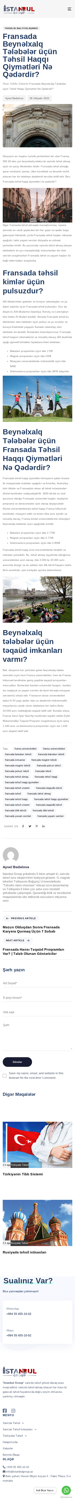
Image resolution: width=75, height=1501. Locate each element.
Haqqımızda (10, 1442)
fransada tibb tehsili (15, 810)
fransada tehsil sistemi (17, 788)
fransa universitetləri (54, 748)
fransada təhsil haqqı (16, 799)
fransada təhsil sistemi (17, 805)
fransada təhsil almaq (39, 793)
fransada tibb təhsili (43, 810)
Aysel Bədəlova (14, 98)
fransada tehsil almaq (16, 776)
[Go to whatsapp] (66, 1490)
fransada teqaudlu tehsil (49, 788)
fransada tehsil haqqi (46, 776)
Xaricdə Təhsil (11, 1423)
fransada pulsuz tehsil (49, 765)
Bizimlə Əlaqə (11, 1454)
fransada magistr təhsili (17, 765)
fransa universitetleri (25, 748)
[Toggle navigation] (60, 9)
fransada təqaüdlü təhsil (49, 805)
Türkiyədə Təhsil (19, 1165)
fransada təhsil (13, 793)
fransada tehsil (43, 771)
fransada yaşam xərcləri (50, 816)
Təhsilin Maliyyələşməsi (21, 28)
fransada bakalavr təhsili (51, 754)
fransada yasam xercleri (18, 816)
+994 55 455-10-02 (18, 1313)
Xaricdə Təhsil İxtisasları (18, 1429)
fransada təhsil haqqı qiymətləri (51, 799)
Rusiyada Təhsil (19, 1243)
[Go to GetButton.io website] (66, 1497)
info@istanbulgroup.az (19, 1471)
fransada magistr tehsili (44, 760)
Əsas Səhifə (10, 83)
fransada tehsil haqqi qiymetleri (22, 782)
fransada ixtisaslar (15, 760)
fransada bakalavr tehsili (18, 754)
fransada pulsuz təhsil (17, 771)
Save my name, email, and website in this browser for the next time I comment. (36, 1075)
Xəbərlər (23, 83)
